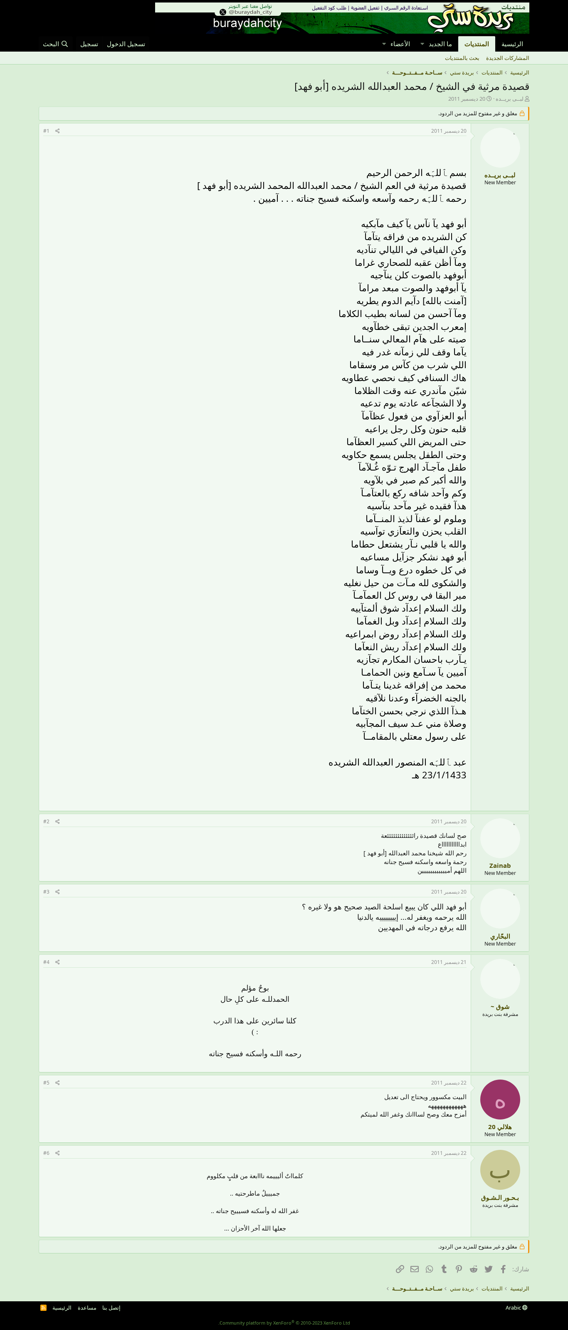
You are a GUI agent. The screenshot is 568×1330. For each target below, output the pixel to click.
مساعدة (87, 1307)
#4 (46, 962)
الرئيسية (512, 44)
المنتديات (476, 44)
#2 (46, 821)
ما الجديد (440, 44)
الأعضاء (400, 44)
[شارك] (57, 131)
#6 (46, 1153)
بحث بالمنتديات (462, 58)
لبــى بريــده (510, 98)
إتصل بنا (111, 1307)
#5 (46, 1082)
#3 (46, 891)
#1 (46, 130)
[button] (422, 44)
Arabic (514, 1307)
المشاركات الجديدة (507, 58)
